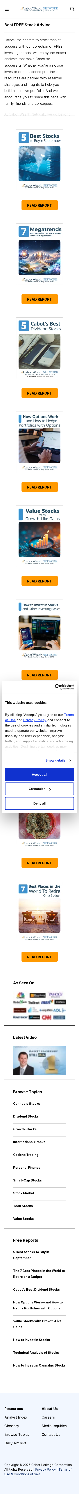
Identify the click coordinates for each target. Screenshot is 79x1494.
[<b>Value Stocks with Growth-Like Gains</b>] (39, 536)
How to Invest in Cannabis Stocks (39, 1365)
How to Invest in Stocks (31, 1340)
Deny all (39, 803)
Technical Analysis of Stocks (36, 1352)
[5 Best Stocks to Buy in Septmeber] (39, 160)
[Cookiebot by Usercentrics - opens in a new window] (56, 687)
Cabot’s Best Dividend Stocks (36, 1289)
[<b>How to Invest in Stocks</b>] (39, 630)
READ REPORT (39, 205)
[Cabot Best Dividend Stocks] (39, 348)
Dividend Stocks (26, 1116)
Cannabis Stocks (26, 1103)
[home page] (39, 9)
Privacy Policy (45, 1469)
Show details (55, 760)
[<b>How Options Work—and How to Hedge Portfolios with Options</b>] (39, 442)
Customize (37, 789)
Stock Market (23, 1193)
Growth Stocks (25, 1129)
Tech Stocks (23, 1206)
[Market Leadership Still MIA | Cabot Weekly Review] (39, 1060)
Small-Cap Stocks (27, 1180)
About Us (50, 1408)
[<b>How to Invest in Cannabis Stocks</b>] (39, 818)
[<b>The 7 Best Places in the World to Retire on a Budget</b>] (39, 912)
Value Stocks (23, 1219)
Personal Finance (27, 1167)
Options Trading (25, 1155)
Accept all (39, 774)
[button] (39, 71)
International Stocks (29, 1142)
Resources (13, 1408)
